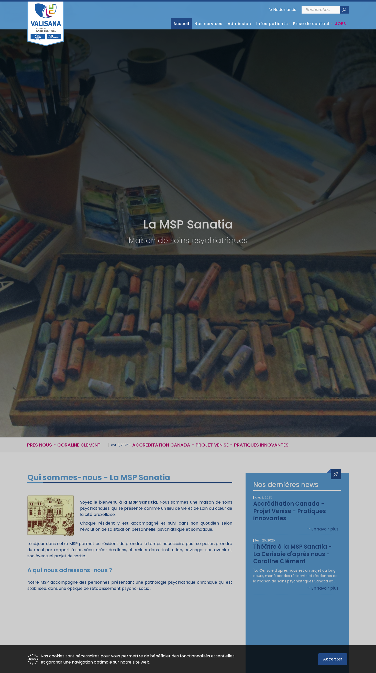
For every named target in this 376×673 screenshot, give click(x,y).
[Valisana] (45, 24)
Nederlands (284, 10)
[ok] (344, 10)
